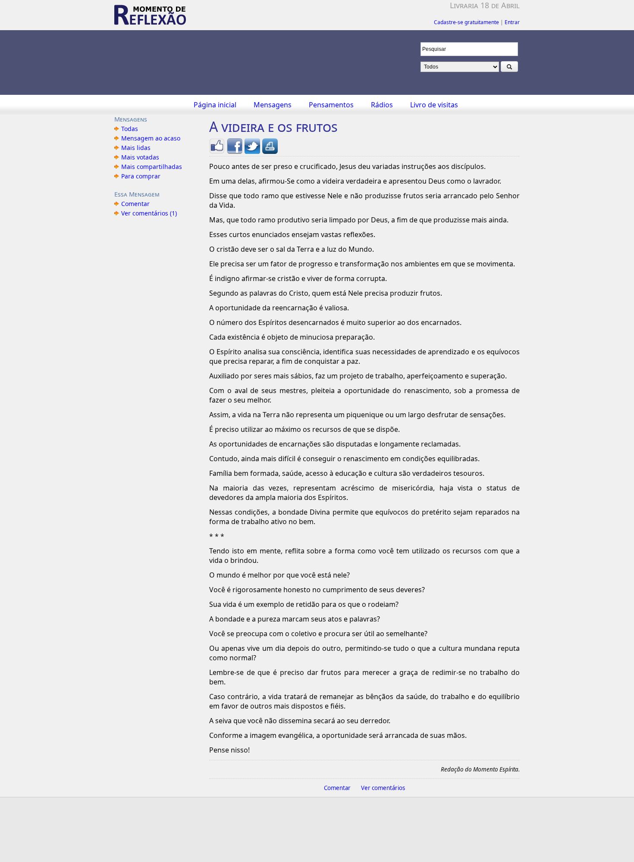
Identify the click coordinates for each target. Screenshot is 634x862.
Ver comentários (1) (149, 213)
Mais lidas (135, 148)
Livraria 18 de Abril (485, 5)
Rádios (382, 104)
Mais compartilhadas (151, 166)
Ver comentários (383, 788)
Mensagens (273, 104)
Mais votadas (140, 157)
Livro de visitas (434, 104)
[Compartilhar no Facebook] (234, 150)
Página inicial (215, 104)
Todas (129, 129)
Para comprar (140, 176)
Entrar (512, 22)
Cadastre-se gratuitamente (466, 22)
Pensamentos (331, 104)
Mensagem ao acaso (150, 138)
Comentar (135, 204)
